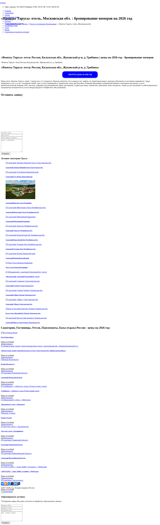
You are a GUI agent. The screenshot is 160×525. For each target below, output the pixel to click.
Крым (7, 30)
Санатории (9, 13)
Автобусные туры (12, 17)
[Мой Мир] (8, 483)
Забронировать (7, 344)
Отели (7, 15)
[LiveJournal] (18, 483)
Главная (8, 11)
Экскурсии (9, 19)
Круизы (8, 21)
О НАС (3, 3)
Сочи (7, 28)
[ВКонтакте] (2, 483)
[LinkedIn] (15, 483)
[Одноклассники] (5, 483)
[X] (12, 483)
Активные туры (11, 26)
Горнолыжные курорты (14, 24)
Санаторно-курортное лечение (17, 32)
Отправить (5, 154)
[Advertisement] (71, 115)
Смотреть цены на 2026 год (80, 74)
